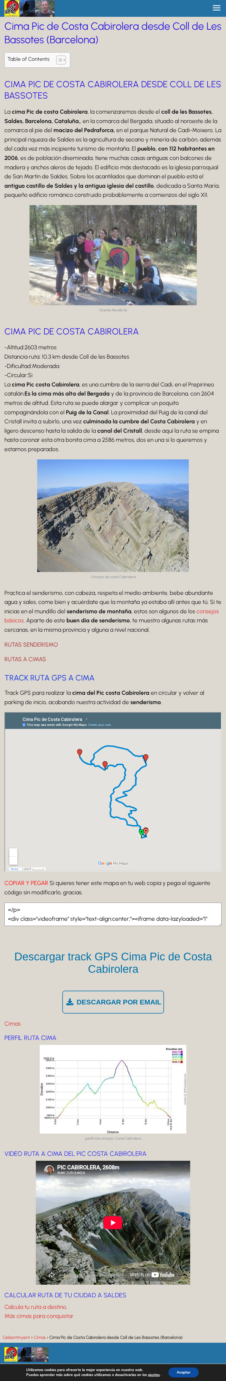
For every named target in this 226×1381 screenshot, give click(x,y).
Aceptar (183, 1372)
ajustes (154, 1374)
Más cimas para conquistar (39, 1315)
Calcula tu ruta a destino (35, 1306)
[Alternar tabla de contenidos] (58, 60)
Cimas (12, 1023)
